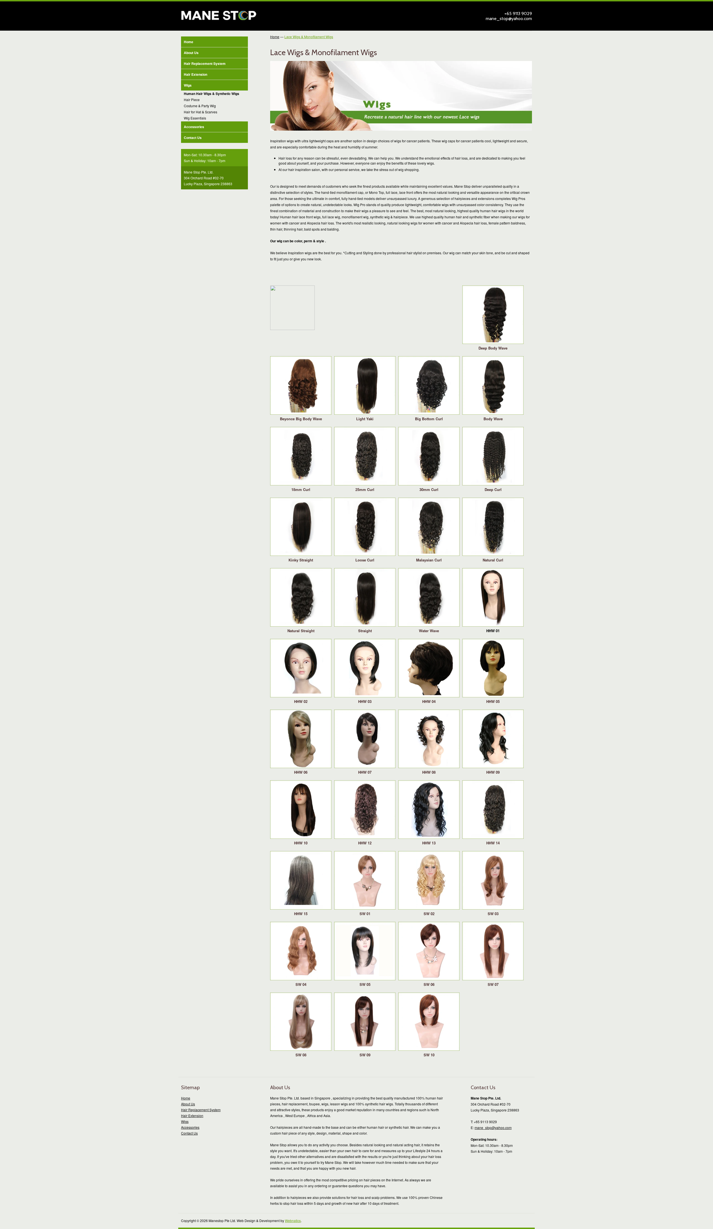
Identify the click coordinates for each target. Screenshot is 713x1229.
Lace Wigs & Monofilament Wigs (308, 36)
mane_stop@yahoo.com (509, 18)
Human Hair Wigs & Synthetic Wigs (211, 93)
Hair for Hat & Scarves (200, 111)
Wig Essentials (195, 118)
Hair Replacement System (216, 63)
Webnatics (293, 1220)
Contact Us (193, 137)
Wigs (216, 85)
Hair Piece (192, 99)
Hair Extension (195, 74)
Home (188, 41)
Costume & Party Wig (200, 105)
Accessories (194, 126)
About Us (191, 52)
